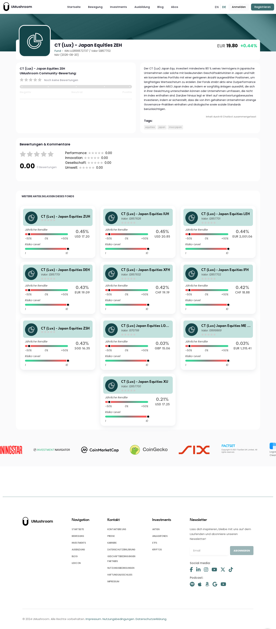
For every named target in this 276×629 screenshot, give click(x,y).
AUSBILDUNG (78, 549)
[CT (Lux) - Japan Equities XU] (138, 400)
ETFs (154, 542)
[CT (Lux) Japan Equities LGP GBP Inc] (138, 344)
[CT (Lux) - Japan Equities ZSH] (57, 344)
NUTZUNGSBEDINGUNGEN (120, 568)
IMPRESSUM (113, 581)
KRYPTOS (157, 549)
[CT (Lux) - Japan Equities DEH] (57, 288)
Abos (174, 7)
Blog (160, 7)
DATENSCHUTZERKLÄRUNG (121, 549)
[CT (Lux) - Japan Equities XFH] (138, 288)
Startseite (74, 7)
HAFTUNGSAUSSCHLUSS (119, 574)
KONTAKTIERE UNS (116, 529)
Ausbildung (142, 7)
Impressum (93, 619)
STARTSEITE (78, 529)
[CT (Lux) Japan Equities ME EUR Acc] (218, 344)
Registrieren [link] (262, 7)
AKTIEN (155, 529)
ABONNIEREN (242, 550)
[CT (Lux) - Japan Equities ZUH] (57, 232)
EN (217, 7)
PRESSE (111, 536)
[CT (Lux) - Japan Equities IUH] (138, 232)
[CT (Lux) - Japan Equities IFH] (218, 288)
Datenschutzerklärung (151, 619)
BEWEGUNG (78, 536)
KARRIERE (112, 542)
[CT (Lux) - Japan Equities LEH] (218, 232)
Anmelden (239, 7)
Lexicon (76, 563)
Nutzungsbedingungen (118, 619)
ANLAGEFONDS (160, 536)
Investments (118, 7)
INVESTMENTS (79, 542)
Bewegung (95, 7)
